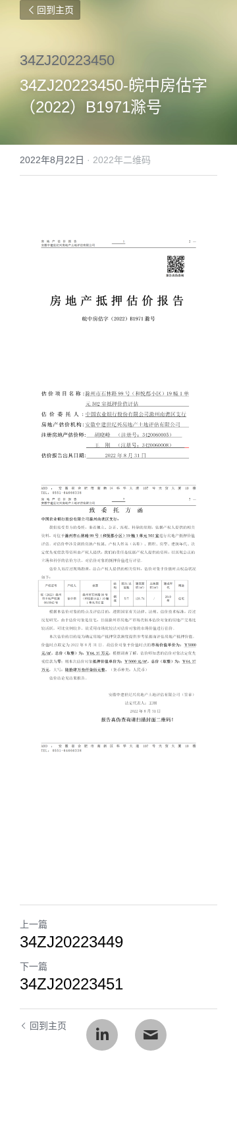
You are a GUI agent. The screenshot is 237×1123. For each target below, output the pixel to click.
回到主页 (55, 10)
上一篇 (33, 924)
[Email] (151, 1035)
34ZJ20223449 (71, 942)
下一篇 (33, 966)
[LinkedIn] (102, 1035)
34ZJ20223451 (71, 984)
